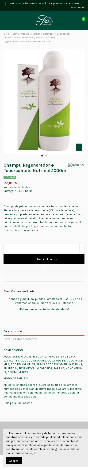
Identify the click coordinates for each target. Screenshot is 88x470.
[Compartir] (5, 286)
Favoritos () (77, 7)
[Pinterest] (14, 286)
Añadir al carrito (47, 259)
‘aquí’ (32, 453)
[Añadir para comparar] (64, 271)
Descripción (13, 331)
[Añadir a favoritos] (23, 271)
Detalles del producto (20, 339)
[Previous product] (79, 37)
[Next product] (82, 37)
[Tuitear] (10, 286)
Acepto (13, 460)
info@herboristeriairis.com (64, 3)
